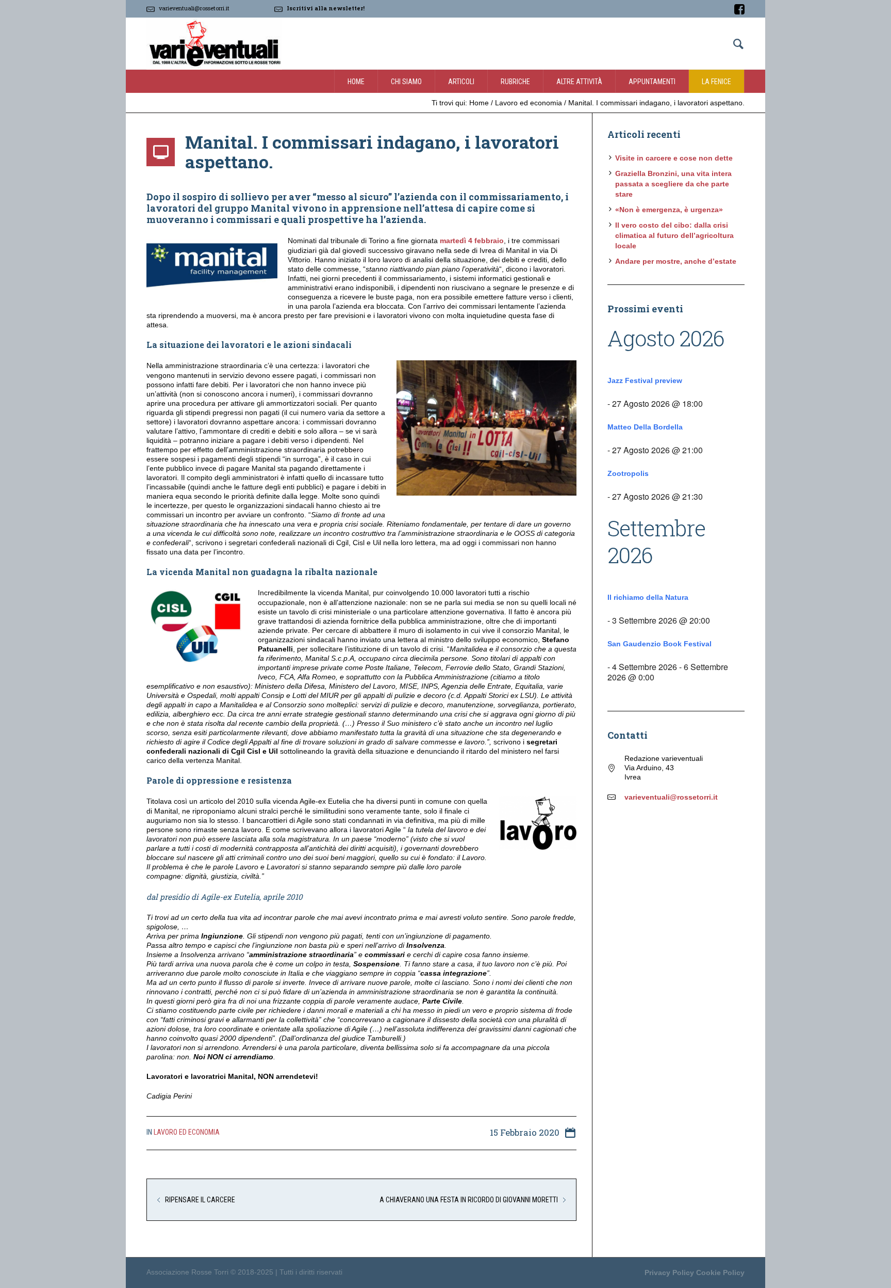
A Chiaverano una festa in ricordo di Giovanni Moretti (469, 1200)
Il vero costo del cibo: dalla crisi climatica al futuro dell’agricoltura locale (674, 235)
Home (479, 103)
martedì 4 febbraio (472, 240)
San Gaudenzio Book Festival (659, 644)
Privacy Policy (669, 1272)
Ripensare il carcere (200, 1200)
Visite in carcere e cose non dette (674, 158)
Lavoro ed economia (528, 103)
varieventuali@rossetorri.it (194, 8)
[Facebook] (739, 9)
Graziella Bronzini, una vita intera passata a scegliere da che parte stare (673, 183)
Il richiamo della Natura (647, 597)
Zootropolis (628, 473)
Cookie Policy (720, 1272)
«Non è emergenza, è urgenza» (669, 209)
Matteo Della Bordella (645, 427)
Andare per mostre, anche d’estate (675, 261)
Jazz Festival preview (644, 380)
